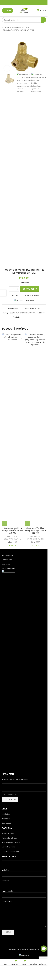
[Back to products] (6, 35)
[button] (4, 523)
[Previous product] (3, 35)
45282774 (29, 300)
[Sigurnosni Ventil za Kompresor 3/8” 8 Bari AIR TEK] (35, 429)
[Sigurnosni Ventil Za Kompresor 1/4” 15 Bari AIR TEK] (12, 429)
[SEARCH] (43, 20)
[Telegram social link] (30, 2)
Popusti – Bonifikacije (10, 851)
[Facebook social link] (17, 2)
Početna (5, 27)
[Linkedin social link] (27, 2)
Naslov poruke (7, 891)
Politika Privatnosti (9, 838)
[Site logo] (24, 10)
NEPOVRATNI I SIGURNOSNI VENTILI (18, 30)
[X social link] (20, 2)
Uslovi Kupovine (8, 847)
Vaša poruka (7, 901)
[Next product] (9, 35)
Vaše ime (5, 870)
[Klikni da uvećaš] (7, 68)
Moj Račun (6, 814)
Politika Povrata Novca (11, 842)
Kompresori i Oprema (20, 27)
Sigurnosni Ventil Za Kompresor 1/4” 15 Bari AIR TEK (12, 530)
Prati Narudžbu (8, 833)
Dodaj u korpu (30, 289)
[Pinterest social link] (24, 2)
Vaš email (5, 880)
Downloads (6, 823)
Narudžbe (6, 818)
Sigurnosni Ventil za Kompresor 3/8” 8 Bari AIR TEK (35, 530)
